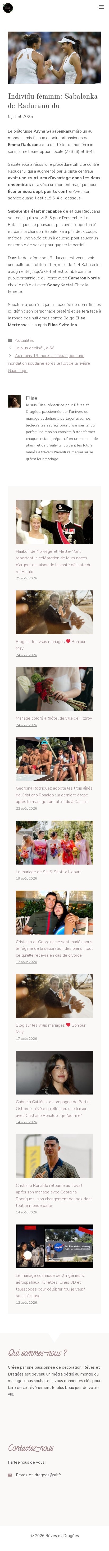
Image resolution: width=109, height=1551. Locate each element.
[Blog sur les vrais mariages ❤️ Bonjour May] (54, 631)
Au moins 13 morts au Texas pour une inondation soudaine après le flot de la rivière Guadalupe (49, 363)
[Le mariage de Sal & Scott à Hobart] (54, 861)
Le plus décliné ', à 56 (34, 348)
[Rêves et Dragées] (8, 8)
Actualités (24, 340)
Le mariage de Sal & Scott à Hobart (48, 872)
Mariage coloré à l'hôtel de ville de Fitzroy (54, 718)
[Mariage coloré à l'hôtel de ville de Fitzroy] (54, 707)
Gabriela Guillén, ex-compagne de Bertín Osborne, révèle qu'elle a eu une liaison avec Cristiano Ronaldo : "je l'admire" (52, 1108)
